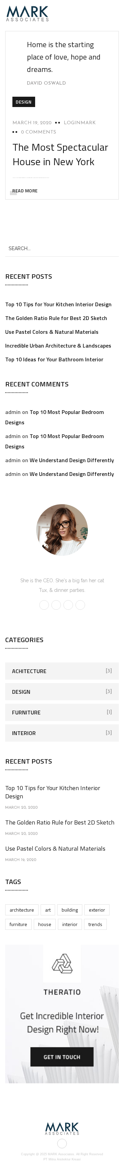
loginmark (80, 123)
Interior (24, 733)
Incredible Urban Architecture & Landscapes (58, 345)
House (44, 924)
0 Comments (38, 132)
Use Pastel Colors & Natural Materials (52, 332)
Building (70, 909)
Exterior (97, 909)
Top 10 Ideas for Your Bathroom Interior (54, 359)
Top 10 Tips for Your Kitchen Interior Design (58, 304)
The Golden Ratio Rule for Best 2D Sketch (56, 318)
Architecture (22, 909)
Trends (95, 924)
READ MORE (25, 190)
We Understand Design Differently (72, 460)
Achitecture (29, 671)
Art (48, 909)
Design (24, 101)
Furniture (26, 712)
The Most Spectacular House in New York (60, 154)
